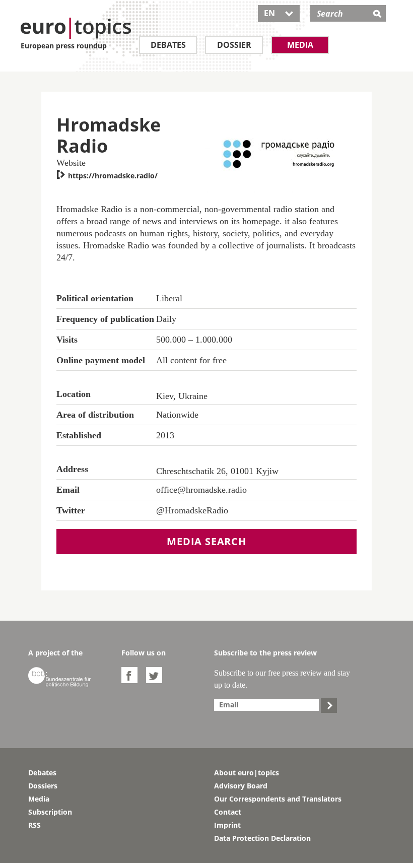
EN (279, 13)
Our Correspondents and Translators (277, 799)
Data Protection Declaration (262, 838)
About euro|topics (246, 772)
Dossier (234, 44)
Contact (227, 812)
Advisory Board (240, 785)
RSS (34, 825)
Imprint (227, 825)
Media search (206, 541)
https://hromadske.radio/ (107, 175)
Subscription (50, 812)
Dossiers (42, 785)
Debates (168, 44)
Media (300, 44)
